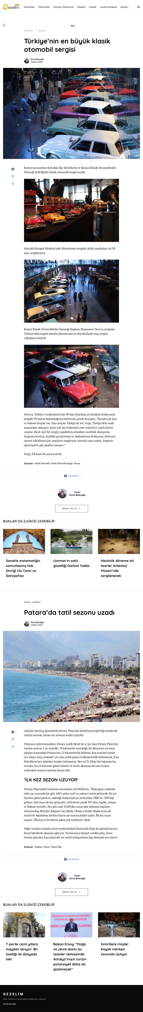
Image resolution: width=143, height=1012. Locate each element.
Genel (27, 602)
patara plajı (56, 847)
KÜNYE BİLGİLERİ (9, 1004)
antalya (38, 847)
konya (77, 463)
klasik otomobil (42, 463)
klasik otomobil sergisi (62, 463)
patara (47, 847)
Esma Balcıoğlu (37, 59)
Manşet (41, 30)
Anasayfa (28, 30)
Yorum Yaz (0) (69, 508)
